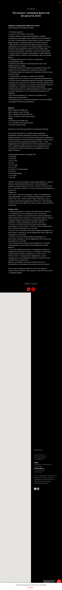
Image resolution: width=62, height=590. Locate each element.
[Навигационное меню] (59, 2)
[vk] (28, 289)
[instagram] (33, 289)
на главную (31, 9)
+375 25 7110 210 (38, 455)
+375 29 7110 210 (38, 457)
